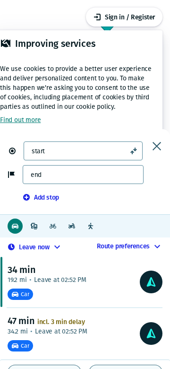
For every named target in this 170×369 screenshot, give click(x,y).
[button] (16, 150)
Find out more (20, 120)
